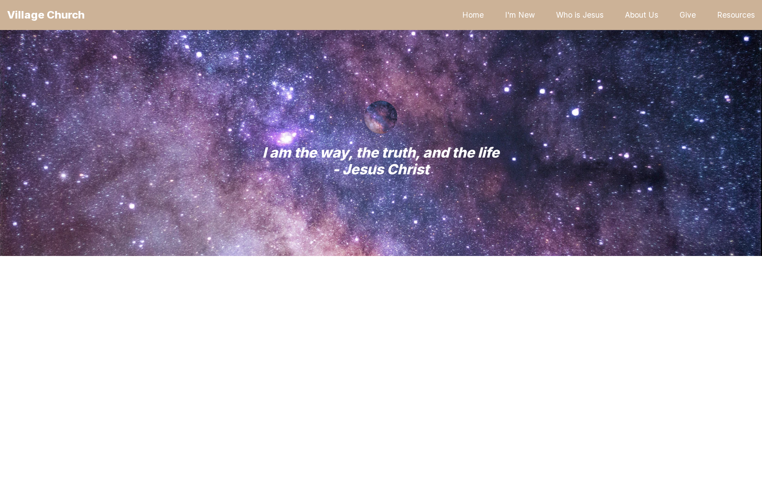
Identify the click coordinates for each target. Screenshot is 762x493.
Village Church (46, 14)
